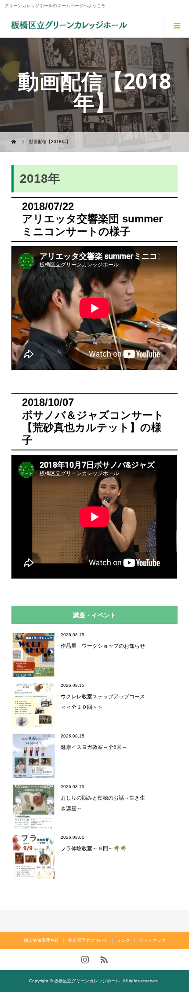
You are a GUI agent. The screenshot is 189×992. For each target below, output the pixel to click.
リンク (123, 940)
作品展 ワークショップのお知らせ (103, 645)
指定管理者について (88, 940)
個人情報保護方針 (41, 940)
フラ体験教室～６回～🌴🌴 (94, 848)
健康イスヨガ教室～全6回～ (94, 747)
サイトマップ (152, 940)
